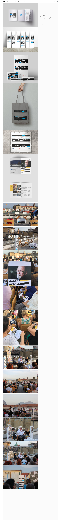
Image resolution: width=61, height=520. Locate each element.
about (21, 1)
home (15, 1)
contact (25, 1)
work (18, 1)
